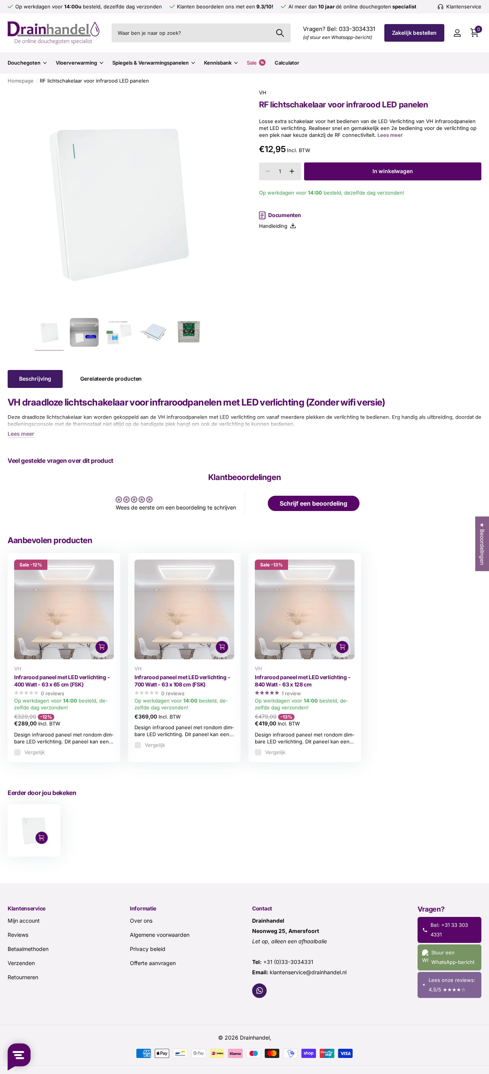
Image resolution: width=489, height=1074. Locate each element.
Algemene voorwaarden (159, 934)
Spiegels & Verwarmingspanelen (150, 63)
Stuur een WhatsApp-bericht (452, 957)
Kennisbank (218, 63)
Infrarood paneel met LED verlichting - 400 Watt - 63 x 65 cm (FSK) (62, 681)
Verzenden (21, 963)
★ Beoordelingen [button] (482, 543)
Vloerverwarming (76, 63)
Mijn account (24, 920)
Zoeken (280, 32)
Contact (262, 908)
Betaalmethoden (28, 949)
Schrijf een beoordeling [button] (313, 503)
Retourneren (23, 977)
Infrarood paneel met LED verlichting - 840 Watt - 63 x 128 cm (302, 681)
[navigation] (49, 332)
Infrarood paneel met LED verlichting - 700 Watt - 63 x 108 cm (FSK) (182, 681)
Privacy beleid (147, 949)
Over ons (141, 920)
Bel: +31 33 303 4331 (449, 930)
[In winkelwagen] (102, 647)
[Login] (457, 33)
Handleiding (274, 226)
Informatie (143, 908)
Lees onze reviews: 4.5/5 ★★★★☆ (452, 985)
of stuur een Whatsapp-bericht (337, 37)
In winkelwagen (392, 171)
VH (262, 92)
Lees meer (390, 135)
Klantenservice (26, 908)
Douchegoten (24, 63)
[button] (292, 171)
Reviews (18, 934)
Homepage (21, 81)
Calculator (287, 63)
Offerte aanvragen (153, 963)
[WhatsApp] (259, 990)
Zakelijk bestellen (414, 32)
